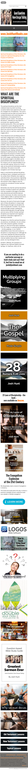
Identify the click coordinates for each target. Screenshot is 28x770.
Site (25, 756)
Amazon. (20, 400)
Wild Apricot (16, 768)
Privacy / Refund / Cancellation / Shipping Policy (12, 757)
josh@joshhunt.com (21, 754)
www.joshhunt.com (10, 754)
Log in (3, 2)
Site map (23, 765)
